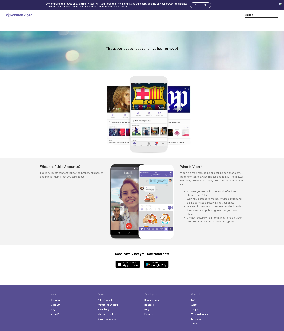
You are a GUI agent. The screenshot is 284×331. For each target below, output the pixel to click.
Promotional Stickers (108, 304)
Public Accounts (105, 299)
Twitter (194, 323)
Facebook (196, 318)
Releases (149, 304)
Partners (148, 314)
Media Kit (55, 314)
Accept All (200, 5)
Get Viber (55, 299)
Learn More (120, 6)
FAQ (193, 299)
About (194, 304)
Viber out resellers (107, 314)
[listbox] (261, 14)
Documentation (152, 299)
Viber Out (55, 304)
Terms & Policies (199, 314)
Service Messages (107, 318)
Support (195, 309)
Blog (53, 309)
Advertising (103, 309)
